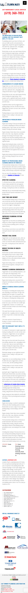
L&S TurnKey (13, 5)
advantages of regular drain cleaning (14, 384)
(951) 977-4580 (8, 588)
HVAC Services (7, 499)
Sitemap (14, 578)
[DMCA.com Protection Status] (14, 580)
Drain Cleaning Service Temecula (19, 446)
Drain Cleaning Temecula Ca (20, 453)
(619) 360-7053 (14, 13)
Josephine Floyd (12, 460)
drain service (7, 494)
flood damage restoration (10, 496)
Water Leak (6, 506)
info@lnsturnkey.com (9, 589)
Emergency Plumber (9, 495)
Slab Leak (6, 502)
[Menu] (25, 3)
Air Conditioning (8, 492)
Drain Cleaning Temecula (19, 450)
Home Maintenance (8, 498)
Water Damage (7, 503)
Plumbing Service (8, 501)
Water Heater (7, 505)
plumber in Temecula (13, 175)
